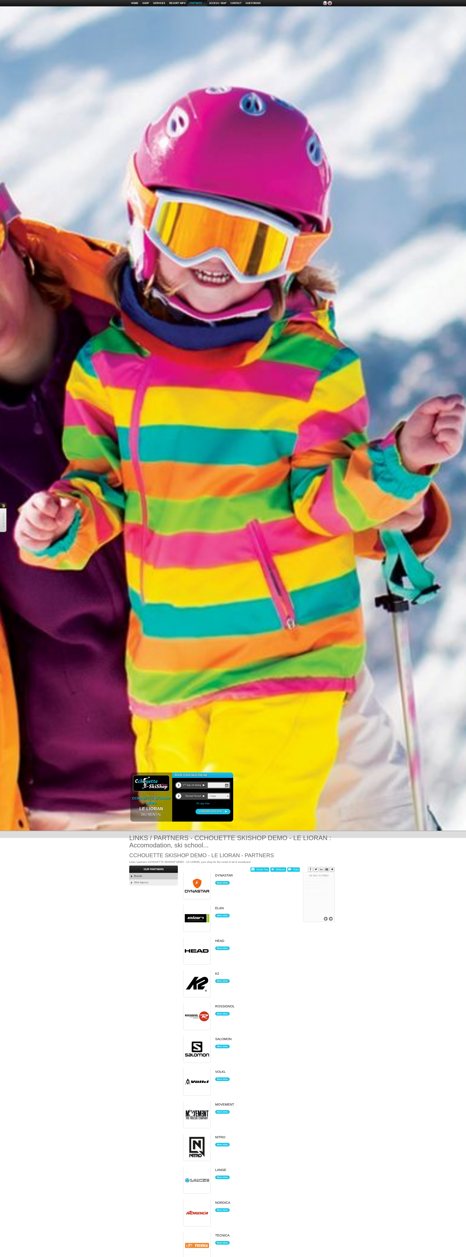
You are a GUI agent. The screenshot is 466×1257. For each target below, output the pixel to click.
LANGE (220, 1170)
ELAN (219, 908)
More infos (222, 883)
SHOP (145, 3)
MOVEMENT (224, 1104)
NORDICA (222, 1203)
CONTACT (236, 3)
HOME (134, 3)
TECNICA (222, 1235)
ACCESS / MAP (217, 3)
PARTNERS (196, 3)
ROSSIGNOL (225, 1006)
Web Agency (140, 882)
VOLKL (220, 1072)
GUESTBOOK (253, 3)
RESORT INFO (177, 3)
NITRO (220, 1137)
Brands (137, 876)
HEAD (219, 941)
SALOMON (223, 1039)
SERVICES (159, 3)
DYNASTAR (224, 875)
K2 (217, 974)
